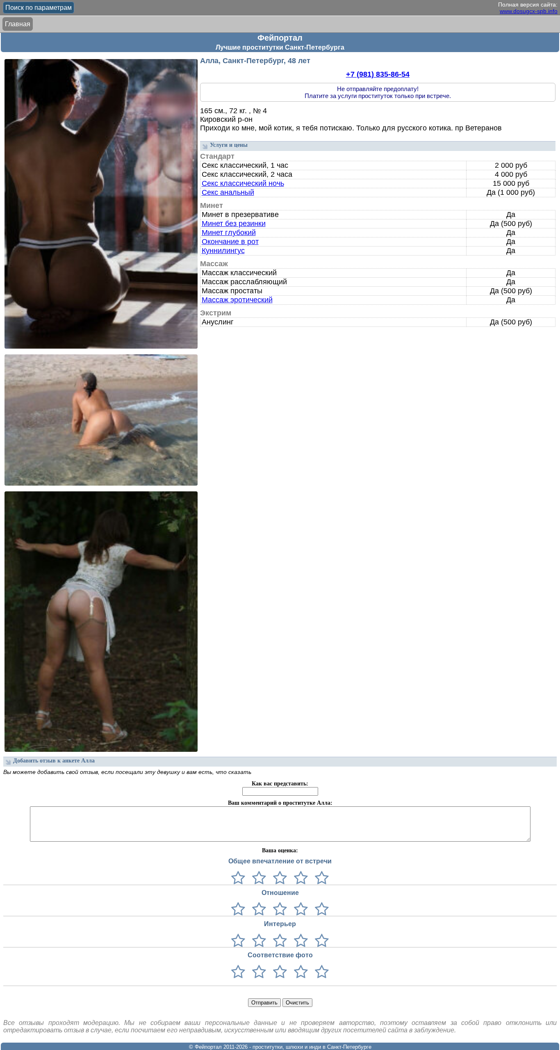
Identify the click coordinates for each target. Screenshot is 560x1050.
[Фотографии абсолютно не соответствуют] (238, 972)
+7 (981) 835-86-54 (378, 74)
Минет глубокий (229, 232)
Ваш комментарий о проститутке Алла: (280, 803)
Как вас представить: (280, 784)
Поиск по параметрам (38, 7)
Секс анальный (228, 192)
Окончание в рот (230, 241)
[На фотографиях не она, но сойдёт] (257, 972)
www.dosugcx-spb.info (529, 11)
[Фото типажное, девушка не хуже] (299, 972)
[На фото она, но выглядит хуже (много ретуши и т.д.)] (278, 972)
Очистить (297, 1003)
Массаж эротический (237, 300)
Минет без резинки (234, 223)
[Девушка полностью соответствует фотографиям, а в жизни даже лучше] (320, 972)
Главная (17, 24)
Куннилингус (223, 251)
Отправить (264, 1003)
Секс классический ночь (243, 183)
